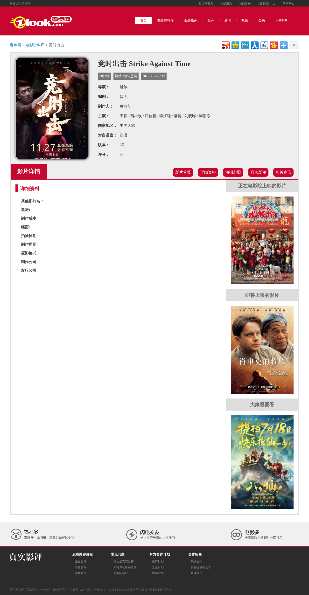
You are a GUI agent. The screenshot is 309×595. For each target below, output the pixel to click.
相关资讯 (283, 172)
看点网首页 (206, 3)
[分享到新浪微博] (225, 44)
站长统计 (99, 589)
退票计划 (158, 573)
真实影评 (258, 172)
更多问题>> (120, 573)
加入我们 (86, 589)
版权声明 (59, 589)
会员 (261, 20)
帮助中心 (288, 3)
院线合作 (196, 561)
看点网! (26, 3)
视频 (244, 20)
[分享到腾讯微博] (244, 44)
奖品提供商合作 (201, 567)
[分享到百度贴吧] (264, 44)
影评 (211, 20)
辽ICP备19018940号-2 (157, 589)
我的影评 (245, 3)
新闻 (228, 20)
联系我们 (32, 589)
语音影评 (80, 567)
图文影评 (80, 561)
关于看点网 (17, 589)
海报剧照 (233, 172)
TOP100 (281, 20)
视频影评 (80, 573)
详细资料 (208, 172)
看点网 (15, 45)
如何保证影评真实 (125, 567)
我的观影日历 (266, 3)
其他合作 (196, 573)
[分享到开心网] (273, 44)
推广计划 (158, 561)
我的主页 (226, 3)
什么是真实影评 (123, 561)
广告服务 (72, 589)
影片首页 (183, 172)
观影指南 (190, 20)
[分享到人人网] (254, 44)
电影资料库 (165, 20)
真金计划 (158, 567)
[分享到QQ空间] (235, 44)
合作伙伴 (45, 589)
